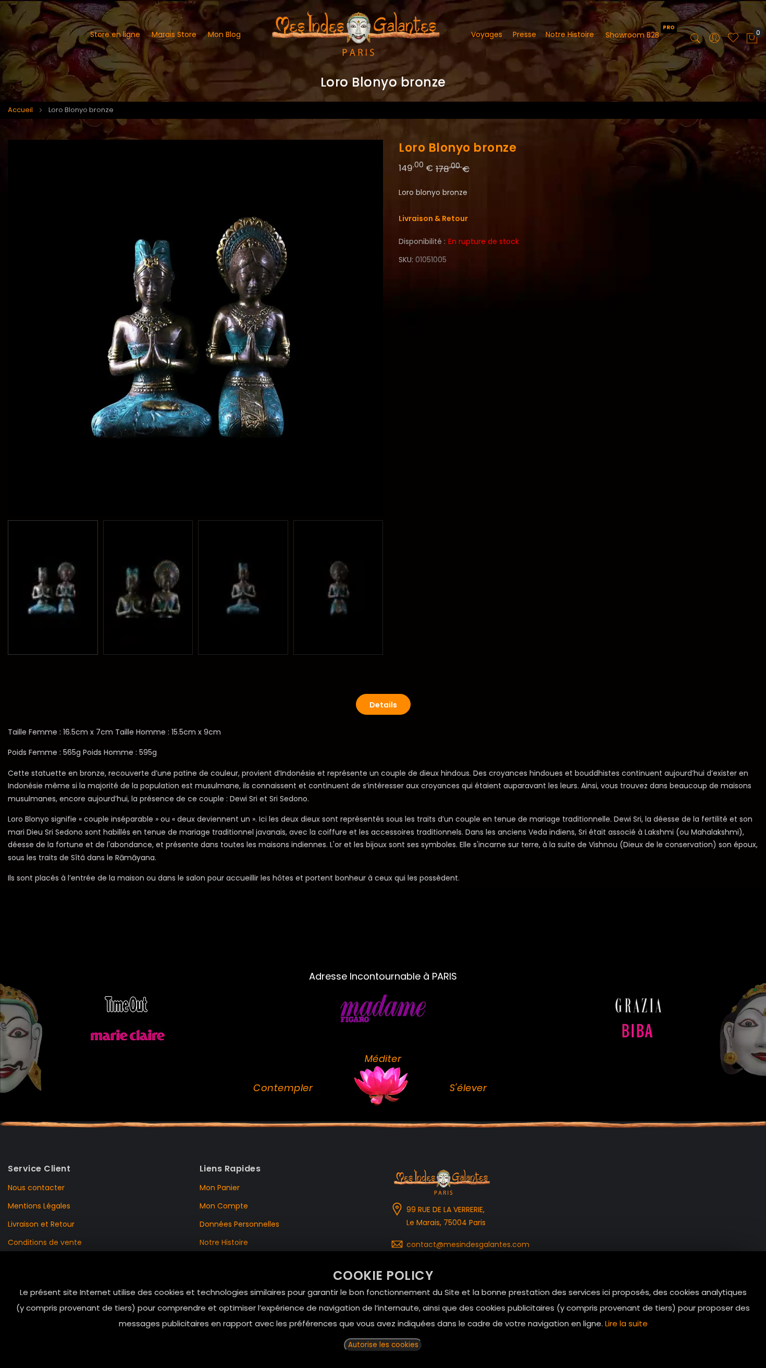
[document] (383, 1309)
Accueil (20, 110)
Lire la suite (626, 1323)
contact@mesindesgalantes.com (467, 1244)
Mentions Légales (39, 1206)
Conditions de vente (45, 1242)
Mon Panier (220, 1187)
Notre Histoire (224, 1242)
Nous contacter (36, 1187)
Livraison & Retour (433, 218)
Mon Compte (224, 1206)
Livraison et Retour (41, 1224)
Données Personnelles (239, 1224)
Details (383, 705)
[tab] (383, 704)
